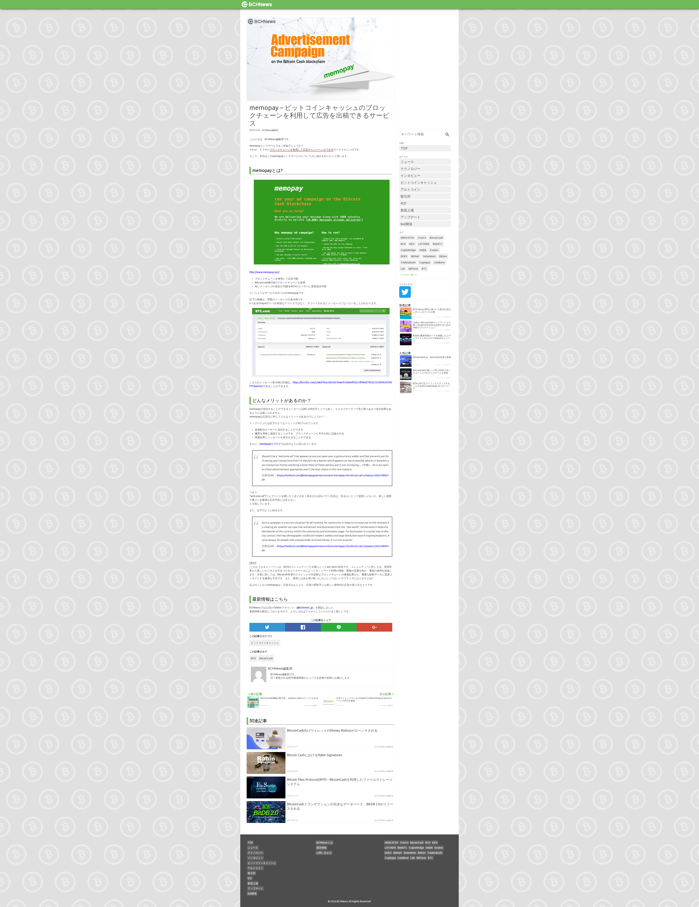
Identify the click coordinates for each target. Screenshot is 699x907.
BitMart (415, 256)
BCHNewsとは (324, 842)
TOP (404, 148)
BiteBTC (437, 243)
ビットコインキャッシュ (265, 642)
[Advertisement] (425, 72)
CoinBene (439, 262)
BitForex (413, 268)
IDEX (412, 243)
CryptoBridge (408, 250)
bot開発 (406, 224)
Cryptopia (424, 262)
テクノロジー (410, 168)
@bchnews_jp (305, 607)
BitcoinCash (266, 658)
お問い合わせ (324, 852)
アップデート (410, 217)
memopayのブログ (270, 443)
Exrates (434, 250)
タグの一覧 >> (409, 274)
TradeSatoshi (408, 262)
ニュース (407, 162)
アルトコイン (410, 189)
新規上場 (407, 210)
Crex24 (422, 237)
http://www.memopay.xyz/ (264, 272)
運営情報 (321, 847)
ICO (403, 203)
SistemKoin (429, 256)
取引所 (405, 196)
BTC (424, 268)
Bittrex (443, 256)
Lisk (403, 268)
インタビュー (410, 175)
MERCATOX (407, 237)
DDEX (404, 256)
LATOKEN (423, 243)
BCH (253, 658)
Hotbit (422, 250)
